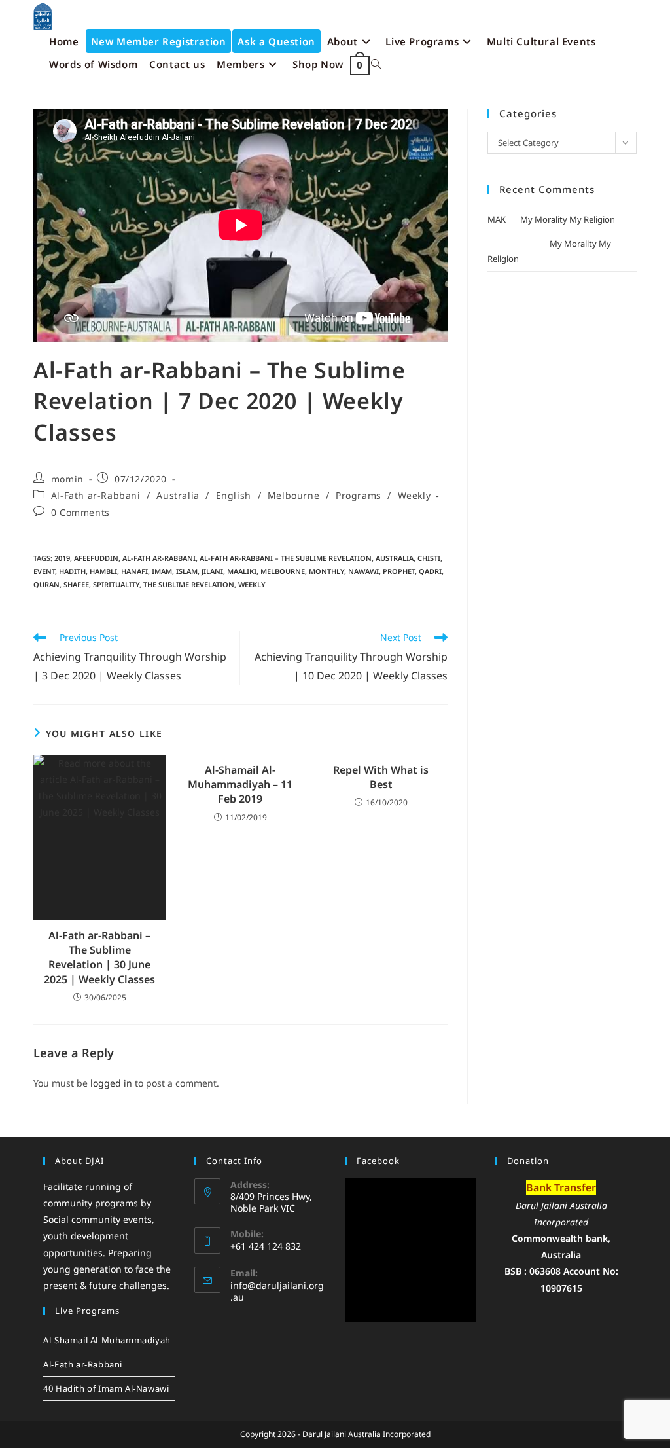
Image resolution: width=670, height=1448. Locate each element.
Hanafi (134, 571)
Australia (177, 495)
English (233, 495)
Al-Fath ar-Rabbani (96, 495)
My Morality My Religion (567, 219)
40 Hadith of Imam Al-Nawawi (106, 1388)
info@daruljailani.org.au (277, 1291)
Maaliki (241, 571)
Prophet (399, 571)
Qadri (430, 571)
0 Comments (80, 512)
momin (67, 479)
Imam (162, 571)
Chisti (428, 558)
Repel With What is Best (381, 777)
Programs (358, 495)
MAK (496, 219)
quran (46, 584)
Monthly (326, 571)
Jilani (212, 571)
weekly (252, 584)
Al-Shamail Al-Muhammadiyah (107, 1340)
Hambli (103, 571)
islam (187, 571)
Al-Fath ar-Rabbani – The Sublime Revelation (286, 558)
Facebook (378, 1161)
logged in (111, 1083)
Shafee (76, 584)
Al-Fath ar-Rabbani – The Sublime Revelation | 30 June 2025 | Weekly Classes (99, 957)
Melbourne (293, 495)
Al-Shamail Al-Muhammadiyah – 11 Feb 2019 (240, 784)
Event (44, 571)
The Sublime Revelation (188, 584)
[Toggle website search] (375, 64)
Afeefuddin (96, 558)
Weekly (414, 495)
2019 (62, 558)
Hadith (72, 571)
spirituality (116, 584)
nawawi (363, 571)
